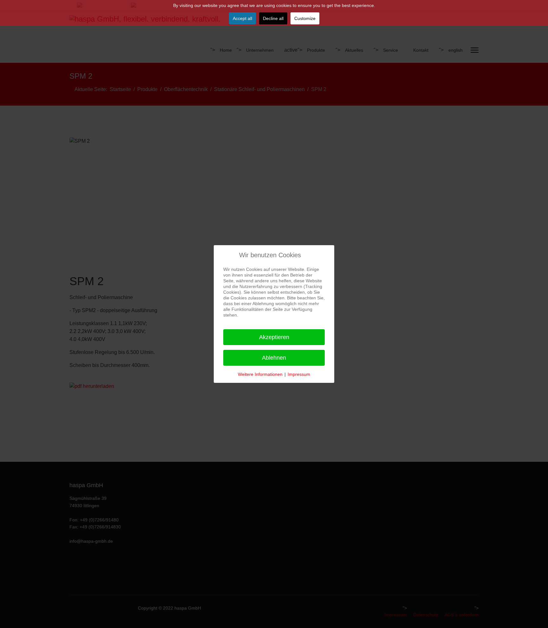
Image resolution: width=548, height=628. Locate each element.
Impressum (299, 374)
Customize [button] (305, 18)
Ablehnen (274, 358)
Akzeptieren (274, 337)
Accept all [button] (242, 18)
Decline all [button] (273, 18)
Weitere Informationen (260, 374)
